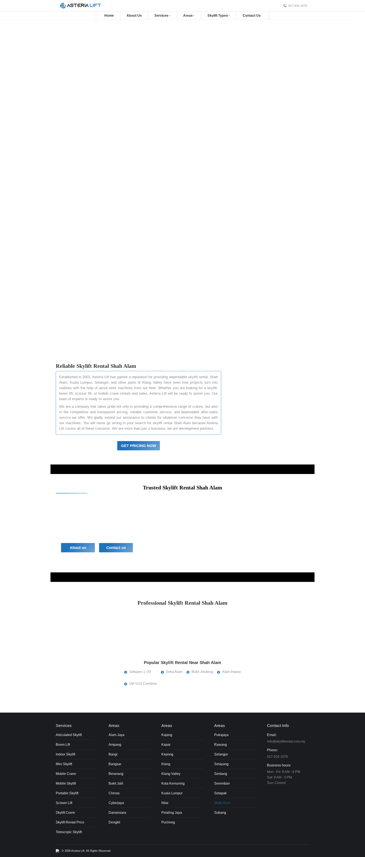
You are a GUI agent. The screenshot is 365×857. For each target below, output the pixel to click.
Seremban (222, 783)
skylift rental (93, 95)
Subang (220, 812)
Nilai (164, 803)
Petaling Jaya (171, 812)
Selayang (221, 764)
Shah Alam (222, 803)
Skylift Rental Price (70, 822)
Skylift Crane (65, 812)
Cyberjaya (116, 803)
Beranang (116, 774)
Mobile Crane (66, 774)
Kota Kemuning (173, 783)
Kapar (165, 744)
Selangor (101, 382)
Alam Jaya (116, 735)
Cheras (114, 793)
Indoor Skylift (65, 754)
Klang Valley (152, 382)
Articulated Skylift (69, 735)
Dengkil (114, 822)
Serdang (220, 774)
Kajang (166, 735)
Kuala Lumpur (81, 382)
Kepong (167, 754)
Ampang (115, 744)
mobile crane (108, 393)
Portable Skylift (67, 793)
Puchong (168, 822)
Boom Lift (63, 744)
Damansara (117, 812)
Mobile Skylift (66, 783)
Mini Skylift (64, 764)
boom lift (66, 393)
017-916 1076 (297, 5)
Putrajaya (221, 735)
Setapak (220, 793)
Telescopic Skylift (69, 832)
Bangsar (115, 764)
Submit (219, 128)
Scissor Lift (64, 803)
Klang (165, 764)
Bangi (113, 754)
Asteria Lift (100, 377)
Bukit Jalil (116, 783)
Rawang (220, 744)
